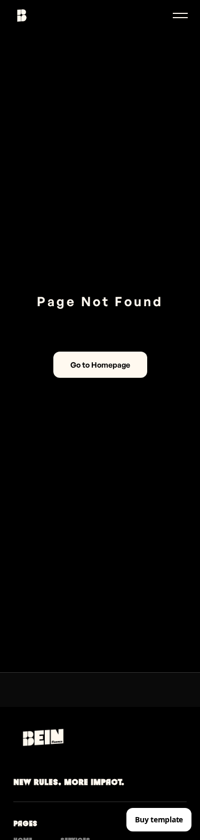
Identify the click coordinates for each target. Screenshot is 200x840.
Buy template (159, 819)
